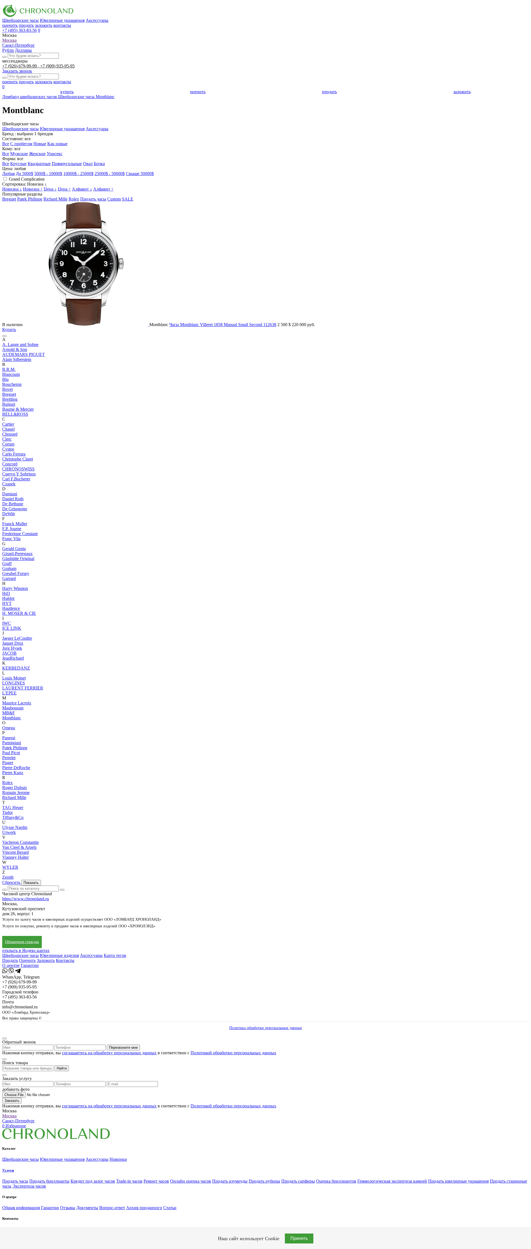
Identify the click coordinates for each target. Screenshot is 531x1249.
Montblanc (11, 717)
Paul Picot (11, 752)
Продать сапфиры (298, 1181)
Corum (8, 444)
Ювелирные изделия (59, 955)
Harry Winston (15, 588)
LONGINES (13, 683)
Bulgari (8, 404)
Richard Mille (55, 199)
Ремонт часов (156, 1181)
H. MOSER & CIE (19, 613)
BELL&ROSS (15, 414)
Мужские (19, 153)
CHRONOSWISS (18, 469)
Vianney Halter (15, 857)
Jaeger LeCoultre (17, 638)
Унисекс (55, 153)
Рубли (8, 50)
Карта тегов (115, 955)
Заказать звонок (17, 71)
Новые (39, 143)
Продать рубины (264, 1181)
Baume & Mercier (18, 409)
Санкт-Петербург (18, 45)
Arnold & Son (14, 349)
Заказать (11, 1101)
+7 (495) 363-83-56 (19, 30)
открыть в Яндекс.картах (26, 950)
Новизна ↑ (33, 189)
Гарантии (30, 965)
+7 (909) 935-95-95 (57, 66)
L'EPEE (9, 693)
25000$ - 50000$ (110, 173)
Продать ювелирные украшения (458, 1181)
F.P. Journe (11, 528)
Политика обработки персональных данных (265, 1028)
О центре (11, 965)
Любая (8, 173)
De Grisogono (14, 508)
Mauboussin (13, 708)
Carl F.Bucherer (16, 479)
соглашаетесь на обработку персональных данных (109, 1052)
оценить (10, 25)
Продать (10, 960)
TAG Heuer (12, 807)
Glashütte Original (18, 558)
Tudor (7, 812)
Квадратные (39, 163)
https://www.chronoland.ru (25, 898)
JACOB (9, 653)
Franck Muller (14, 523)
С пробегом (21, 143)
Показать (31, 883)
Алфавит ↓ (82, 189)
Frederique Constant (20, 533)
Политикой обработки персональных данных (233, 1052)
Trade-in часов (129, 1181)
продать (26, 25)
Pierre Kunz (12, 772)
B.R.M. (8, 369)
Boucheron (12, 384)
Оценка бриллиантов (336, 1181)
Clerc (7, 439)
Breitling (9, 399)
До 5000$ (24, 173)
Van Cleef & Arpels (19, 847)
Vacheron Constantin (20, 842)
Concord (9, 464)
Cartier (8, 424)
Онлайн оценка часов (190, 1181)
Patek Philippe (29, 199)
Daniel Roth (13, 498)
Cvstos (8, 449)
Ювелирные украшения (62, 20)
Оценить (27, 960)
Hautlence (11, 608)
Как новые (57, 143)
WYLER (10, 867)
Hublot (8, 598)
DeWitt (8, 513)
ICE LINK (11, 628)
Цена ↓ (50, 189)
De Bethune (12, 503)
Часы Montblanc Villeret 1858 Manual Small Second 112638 (222, 324)
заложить (43, 25)
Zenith (8, 877)
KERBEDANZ (16, 668)
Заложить (46, 960)
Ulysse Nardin (14, 827)
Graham (9, 568)
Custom (114, 199)
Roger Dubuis (14, 787)
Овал (88, 163)
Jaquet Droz (12, 643)
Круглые (18, 163)
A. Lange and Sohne (20, 344)
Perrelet (8, 757)
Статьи (169, 1207)
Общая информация (21, 1207)
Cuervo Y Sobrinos (19, 474)
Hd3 (6, 593)
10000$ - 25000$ (78, 173)
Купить (9, 329)
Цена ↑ (64, 189)
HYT (7, 603)
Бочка (99, 163)
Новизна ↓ (12, 189)
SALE (127, 199)
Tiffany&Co (13, 817)
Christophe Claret (17, 459)
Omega (8, 727)
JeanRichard (13, 658)
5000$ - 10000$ (48, 173)
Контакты (65, 960)
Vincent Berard (15, 852)
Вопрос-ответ (112, 1207)
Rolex (74, 199)
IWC (6, 623)
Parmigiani (11, 742)
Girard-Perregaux (17, 553)
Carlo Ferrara (13, 454)
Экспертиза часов (29, 1186)
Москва (9, 40)
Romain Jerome (16, 792)
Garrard (9, 578)
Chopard (9, 434)
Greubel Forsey (15, 573)
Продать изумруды (230, 1181)
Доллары (23, 50)
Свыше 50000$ (140, 173)
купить (67, 91)
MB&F (8, 713)
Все (5, 143)
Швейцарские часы (20, 20)
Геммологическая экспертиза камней (392, 1181)
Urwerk (9, 832)
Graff (7, 563)
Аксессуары (97, 20)
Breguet (9, 199)
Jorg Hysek (12, 648)
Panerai (8, 737)
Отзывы (67, 1207)
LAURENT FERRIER (22, 688)
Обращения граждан (22, 942)
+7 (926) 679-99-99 (20, 66)
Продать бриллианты (49, 1181)
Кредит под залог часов (93, 1181)
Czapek (8, 484)
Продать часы (93, 199)
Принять (299, 1238)
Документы (87, 1207)
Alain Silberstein (16, 359)
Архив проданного (144, 1207)
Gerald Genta (14, 548)
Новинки (118, 1159)
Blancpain (11, 374)
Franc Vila (11, 538)
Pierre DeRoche (16, 767)
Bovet (7, 389)
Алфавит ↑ (103, 189)
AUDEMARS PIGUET (23, 354)
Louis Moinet (14, 678)
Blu (5, 379)
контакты (62, 25)
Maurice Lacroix (16, 703)
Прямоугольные (67, 163)
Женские (37, 153)
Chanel (8, 429)
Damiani (9, 493)
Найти (62, 1068)
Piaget (7, 762)
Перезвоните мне (123, 1047)
